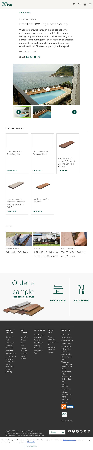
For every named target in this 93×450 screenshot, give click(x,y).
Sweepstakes (66, 346)
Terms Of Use (66, 389)
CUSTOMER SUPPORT (10, 331)
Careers (23, 340)
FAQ (7, 340)
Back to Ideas (26, 13)
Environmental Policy (66, 373)
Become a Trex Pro (53, 343)
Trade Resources (51, 338)
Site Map (64, 402)
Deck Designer (39, 335)
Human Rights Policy (66, 358)
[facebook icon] (27, 57)
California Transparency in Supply (66, 394)
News (22, 343)
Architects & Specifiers (52, 348)
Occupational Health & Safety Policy (66, 379)
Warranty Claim (11, 353)
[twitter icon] (35, 57)
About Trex (24, 337)
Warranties (9, 351)
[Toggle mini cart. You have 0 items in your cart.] (85, 4)
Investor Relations (24, 349)
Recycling (24, 353)
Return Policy (66, 335)
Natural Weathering (9, 365)
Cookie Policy (66, 343)
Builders (50, 352)
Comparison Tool (38, 352)
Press (22, 345)
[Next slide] (75, 112)
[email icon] (39, 57)
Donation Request (24, 357)
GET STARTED (39, 330)
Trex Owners (10, 343)
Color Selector (39, 343)
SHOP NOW (12, 171)
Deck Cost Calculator (37, 339)
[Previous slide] (17, 112)
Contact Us (9, 337)
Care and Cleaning (9, 370)
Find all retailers (66, 421)
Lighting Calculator (37, 346)
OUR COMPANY (24, 331)
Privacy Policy (66, 338)
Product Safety (11, 356)
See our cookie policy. (69, 440)
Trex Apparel (65, 399)
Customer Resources (9, 346)
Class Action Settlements (10, 360)
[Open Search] (74, 4)
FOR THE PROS (51, 331)
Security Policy (66, 354)
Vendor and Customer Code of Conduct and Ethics (66, 365)
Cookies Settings (32, 446)
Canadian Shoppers (64, 385)
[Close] (89, 440)
